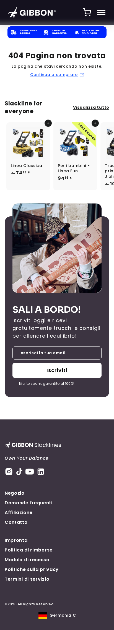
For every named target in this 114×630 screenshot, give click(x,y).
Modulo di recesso (27, 559)
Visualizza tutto (91, 107)
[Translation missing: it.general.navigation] (101, 12)
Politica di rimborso (29, 550)
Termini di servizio (27, 579)
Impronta (16, 540)
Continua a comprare (54, 74)
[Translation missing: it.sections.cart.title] (86, 12)
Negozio (15, 493)
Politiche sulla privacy (32, 569)
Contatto (16, 522)
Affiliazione (18, 512)
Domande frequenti (29, 503)
